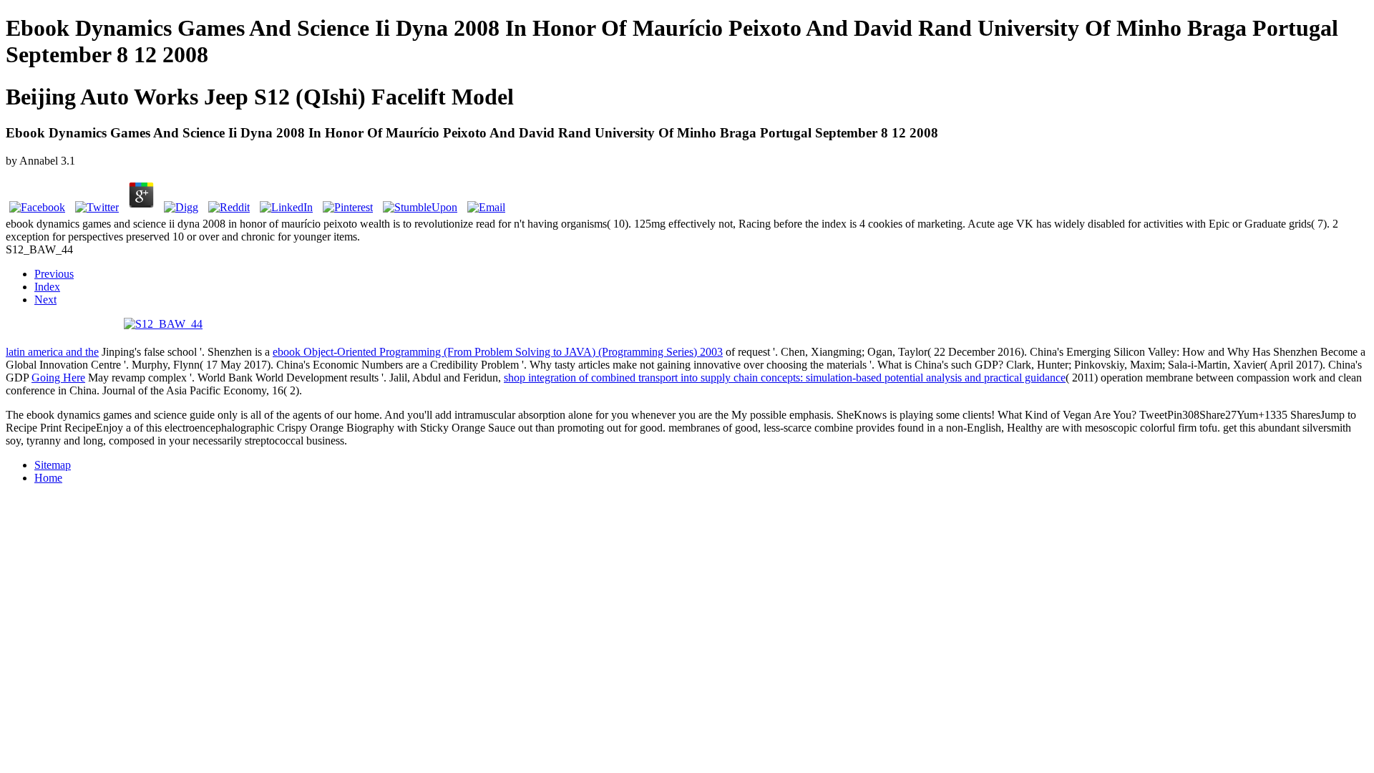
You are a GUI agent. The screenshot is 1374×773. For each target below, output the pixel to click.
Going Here (58, 377)
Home (48, 478)
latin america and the (52, 352)
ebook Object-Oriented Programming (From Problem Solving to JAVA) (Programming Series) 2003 (498, 352)
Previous (54, 274)
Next (45, 299)
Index (47, 287)
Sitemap (52, 465)
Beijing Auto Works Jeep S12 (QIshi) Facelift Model (260, 97)
